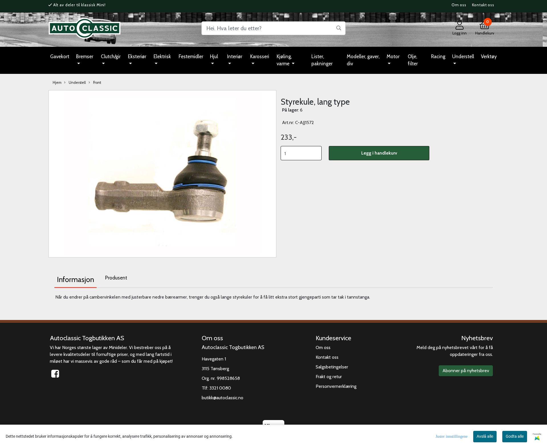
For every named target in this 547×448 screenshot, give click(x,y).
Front (96, 82)
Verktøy (489, 56)
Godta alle (515, 436)
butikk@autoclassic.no (222, 397)
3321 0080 (220, 388)
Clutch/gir (111, 56)
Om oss (459, 5)
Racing (438, 56)
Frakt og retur (329, 376)
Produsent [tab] (116, 278)
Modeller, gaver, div (363, 60)
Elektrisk (162, 56)
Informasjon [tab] (75, 279)
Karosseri (259, 56)
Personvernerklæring (336, 386)
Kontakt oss (483, 5)
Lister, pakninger (321, 60)
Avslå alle (485, 436)
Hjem (57, 82)
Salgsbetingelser (332, 367)
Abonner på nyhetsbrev (465, 370)
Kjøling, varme (284, 60)
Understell (463, 56)
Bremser (84, 56)
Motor (393, 56)
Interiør (234, 56)
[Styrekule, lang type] (162, 173)
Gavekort (59, 56)
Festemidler (191, 56)
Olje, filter (413, 60)
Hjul (214, 56)
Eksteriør (137, 56)
